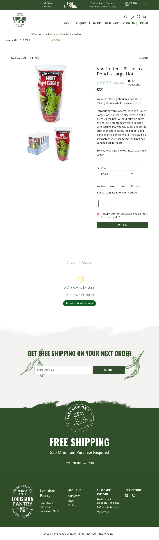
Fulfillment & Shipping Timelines (108, 501)
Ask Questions (134, 82)
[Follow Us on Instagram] (133, 495)
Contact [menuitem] (143, 23)
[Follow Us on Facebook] (126, 495)
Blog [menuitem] (134, 23)
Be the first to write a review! (79, 303)
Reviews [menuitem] (126, 23)
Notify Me (56, 40)
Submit (109, 370)
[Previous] (15, 93)
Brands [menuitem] (107, 23)
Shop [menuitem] (66, 23)
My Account (103, 512)
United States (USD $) (131, 4)
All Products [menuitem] (95, 23)
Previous (143, 58)
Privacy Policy (105, 533)
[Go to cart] (144, 17)
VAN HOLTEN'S (30, 58)
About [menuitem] (116, 23)
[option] (50, 93)
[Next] (85, 93)
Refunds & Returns (108, 507)
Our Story (74, 496)
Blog (71, 500)
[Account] (132, 17)
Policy (71, 505)
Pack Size (101, 168)
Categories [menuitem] (80, 23)
